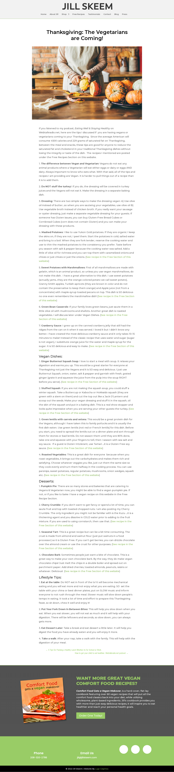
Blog (116, 14)
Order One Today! (90, 715)
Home (43, 14)
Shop (64, 14)
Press (124, 14)
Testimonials (94, 14)
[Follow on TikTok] (147, 749)
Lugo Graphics (101, 769)
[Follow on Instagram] (135, 749)
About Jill (54, 14)
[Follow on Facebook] (123, 749)
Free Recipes (78, 14)
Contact (107, 14)
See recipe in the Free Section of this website (89, 382)
